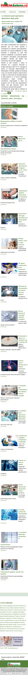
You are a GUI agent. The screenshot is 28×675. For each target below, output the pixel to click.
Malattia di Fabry (19, 622)
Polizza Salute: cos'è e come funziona (22, 242)
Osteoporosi (17, 626)
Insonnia (3, 620)
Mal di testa (9, 622)
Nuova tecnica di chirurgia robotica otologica (21, 315)
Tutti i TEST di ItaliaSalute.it (9, 648)
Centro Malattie (6, 603)
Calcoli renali (18, 610)
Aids (5, 606)
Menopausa (4, 624)
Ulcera (20, 631)
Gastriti (22, 616)
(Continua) (3, 127)
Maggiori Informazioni (16, 673)
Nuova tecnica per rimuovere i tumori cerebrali (22, 489)
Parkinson (3, 628)
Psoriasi (22, 628)
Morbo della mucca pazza (17, 624)
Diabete (15, 614)
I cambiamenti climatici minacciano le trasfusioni (22, 193)
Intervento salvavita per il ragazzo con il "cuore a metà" (22, 168)
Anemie (15, 606)
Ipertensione (10, 620)
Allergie (9, 606)
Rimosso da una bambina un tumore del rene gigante (22, 290)
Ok (8, 673)
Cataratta (3, 612)
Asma (6, 610)
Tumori (15, 631)
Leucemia (18, 620)
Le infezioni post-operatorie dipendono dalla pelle (22, 415)
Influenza (20, 618)
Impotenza (8, 618)
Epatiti (6, 616)
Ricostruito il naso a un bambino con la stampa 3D (22, 339)
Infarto (15, 618)
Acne (2, 606)
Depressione (8, 614)
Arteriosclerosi (14, 608)
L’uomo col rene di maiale (22, 462)
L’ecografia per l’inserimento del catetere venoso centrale (22, 391)
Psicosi (16, 628)
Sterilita (2, 631)
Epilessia (11, 616)
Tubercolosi (9, 631)
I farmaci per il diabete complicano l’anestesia (22, 439)
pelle (11, 98)
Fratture (17, 616)
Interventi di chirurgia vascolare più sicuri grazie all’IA (22, 218)
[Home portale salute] (14, 9)
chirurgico (18, 98)
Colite (2, 614)
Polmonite (10, 628)
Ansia (7, 608)
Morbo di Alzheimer (6, 626)
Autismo (10, 610)
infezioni (4, 98)
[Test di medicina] (11, 646)
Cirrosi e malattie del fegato (16, 612)
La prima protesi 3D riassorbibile (22, 512)
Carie (24, 610)
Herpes (2, 618)
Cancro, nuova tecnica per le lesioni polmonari (22, 365)
